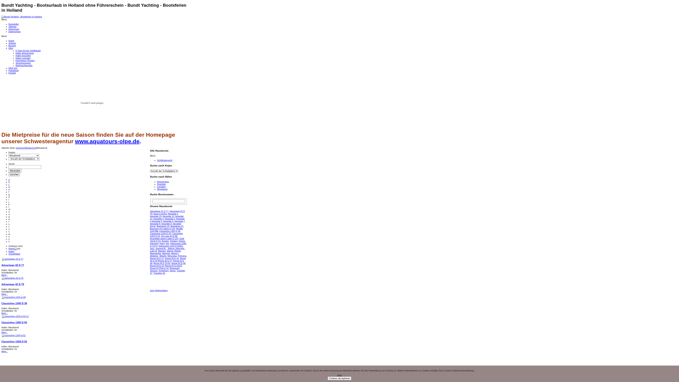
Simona (153, 271)
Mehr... (4, 275)
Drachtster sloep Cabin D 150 (164, 238)
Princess (182, 256)
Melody (162, 256)
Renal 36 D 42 (172, 258)
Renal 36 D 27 (157, 258)
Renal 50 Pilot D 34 (159, 268)
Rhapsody (174, 268)
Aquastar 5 (157, 221)
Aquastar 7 (179, 221)
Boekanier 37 (177, 226)
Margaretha (155, 253)
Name (11, 248)
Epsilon (165, 241)
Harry (162, 243)
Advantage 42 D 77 (12, 265)
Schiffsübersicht (29, 148)
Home (19, 148)
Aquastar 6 (168, 221)
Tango (173, 271)
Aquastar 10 (156, 216)
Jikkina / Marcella (176, 248)
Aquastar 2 (158, 219)
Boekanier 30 (163, 226)
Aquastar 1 (173, 214)
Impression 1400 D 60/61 (171, 246)
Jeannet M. (161, 248)
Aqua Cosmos (160, 214)
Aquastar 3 (170, 219)
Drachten (161, 184)
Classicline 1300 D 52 (14, 341)
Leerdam (161, 187)
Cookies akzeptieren (339, 378)
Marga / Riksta (174, 251)
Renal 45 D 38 (178, 263)
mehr (339, 375)
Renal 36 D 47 (165, 261)
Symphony (163, 271)
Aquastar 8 (155, 223)
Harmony (154, 243)
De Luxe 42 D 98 (169, 236)
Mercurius (172, 256)
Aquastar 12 (168, 216)
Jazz (152, 248)
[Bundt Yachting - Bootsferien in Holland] (21, 17)
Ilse (167, 243)
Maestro (162, 251)
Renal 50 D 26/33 (173, 266)
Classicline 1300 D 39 (14, 303)
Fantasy (174, 241)
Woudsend (162, 189)
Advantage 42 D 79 (12, 284)
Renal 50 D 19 (157, 266)
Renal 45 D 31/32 (161, 263)
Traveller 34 (159, 273)
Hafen (11, 251)
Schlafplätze (14, 254)
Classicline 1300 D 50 (14, 322)
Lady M (153, 251)
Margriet (166, 253)
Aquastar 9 (166, 223)
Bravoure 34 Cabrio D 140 (162, 228)
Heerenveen (163, 182)
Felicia (182, 241)
